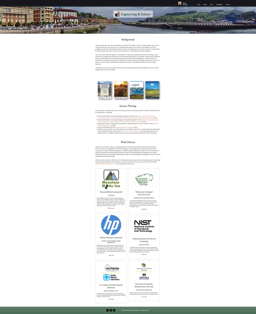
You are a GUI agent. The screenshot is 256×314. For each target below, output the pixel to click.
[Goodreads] (107, 310)
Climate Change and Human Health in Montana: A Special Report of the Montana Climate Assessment (128, 121)
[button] (205, 4)
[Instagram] (110, 310)
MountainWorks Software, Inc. (106, 164)
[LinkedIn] (114, 310)
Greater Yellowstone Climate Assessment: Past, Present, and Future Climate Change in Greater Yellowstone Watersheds (126, 117)
